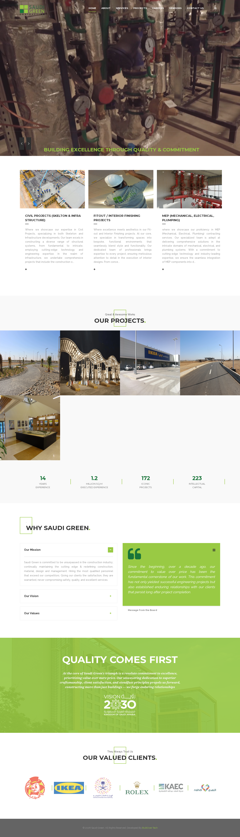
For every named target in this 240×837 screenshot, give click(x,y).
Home (92, 8)
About (106, 8)
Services (122, 8)
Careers (158, 8)
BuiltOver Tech (150, 827)
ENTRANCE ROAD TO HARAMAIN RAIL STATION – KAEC (209, 333)
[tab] (68, 552)
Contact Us (195, 8)
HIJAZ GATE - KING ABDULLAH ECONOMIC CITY (86, 330)
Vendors (175, 8)
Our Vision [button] (31, 596)
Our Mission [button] (32, 549)
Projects (140, 8)
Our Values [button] (32, 613)
